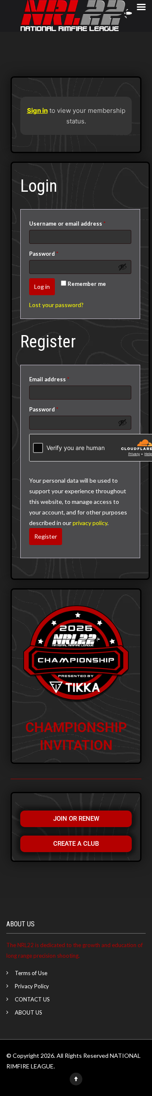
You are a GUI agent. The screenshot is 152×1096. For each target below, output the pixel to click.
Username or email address (79, 222)
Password (56, 252)
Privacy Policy (32, 986)
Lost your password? (56, 304)
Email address (61, 378)
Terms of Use (31, 973)
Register (45, 536)
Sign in (37, 110)
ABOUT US (28, 1012)
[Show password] (122, 266)
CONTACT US (32, 999)
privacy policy (90, 522)
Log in (42, 286)
